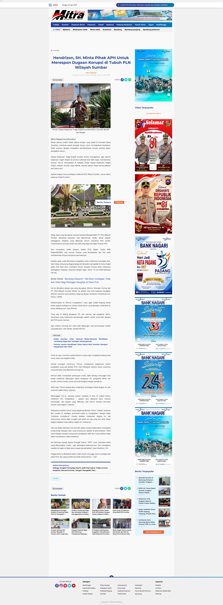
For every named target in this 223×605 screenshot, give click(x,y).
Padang (118, 30)
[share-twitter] (126, 79)
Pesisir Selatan (88, 594)
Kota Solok (95, 30)
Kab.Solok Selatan (89, 588)
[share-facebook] (122, 79)
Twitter (70, 588)
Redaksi (158, 585)
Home (55, 5)
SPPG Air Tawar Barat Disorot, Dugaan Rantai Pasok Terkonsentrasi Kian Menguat (147, 490)
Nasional (110, 25)
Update (119, 202)
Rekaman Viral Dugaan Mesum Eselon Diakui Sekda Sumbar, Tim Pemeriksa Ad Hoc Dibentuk (147, 501)
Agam (151, 25)
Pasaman (91, 25)
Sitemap (158, 594)
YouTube (75, 588)
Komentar (58, 80)
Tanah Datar (140, 25)
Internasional (122, 585)
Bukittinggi (161, 25)
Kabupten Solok (80, 30)
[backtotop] (111, 577)
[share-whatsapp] (129, 79)
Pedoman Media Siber (163, 591)
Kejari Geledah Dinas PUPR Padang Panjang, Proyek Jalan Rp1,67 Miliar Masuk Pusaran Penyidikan (146, 5)
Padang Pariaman (124, 25)
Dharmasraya (105, 585)
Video (57, 30)
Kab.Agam (138, 585)
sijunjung (138, 594)
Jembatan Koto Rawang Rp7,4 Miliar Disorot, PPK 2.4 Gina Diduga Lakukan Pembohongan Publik (147, 522)
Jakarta (67, 30)
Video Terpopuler (144, 107)
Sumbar (65, 25)
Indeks (56, 25)
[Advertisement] (111, 39)
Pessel (101, 25)
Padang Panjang (133, 30)
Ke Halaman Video (153, 113)
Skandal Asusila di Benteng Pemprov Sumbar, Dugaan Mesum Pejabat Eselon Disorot (148, 480)
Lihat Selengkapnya (153, 532)
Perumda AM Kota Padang (143, 591)
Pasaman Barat (78, 25)
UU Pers (158, 588)
